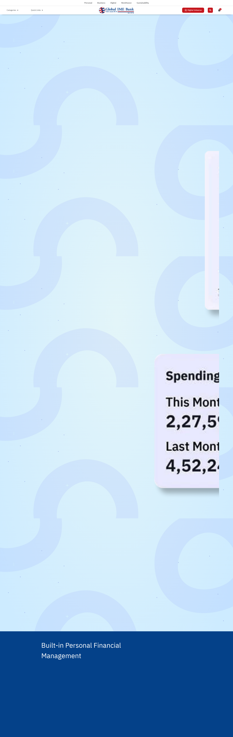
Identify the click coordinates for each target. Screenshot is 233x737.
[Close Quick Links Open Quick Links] (42, 10)
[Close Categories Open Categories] (18, 10)
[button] (210, 10)
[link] (116, 10)
